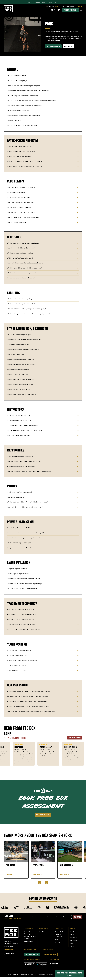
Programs (28, 928)
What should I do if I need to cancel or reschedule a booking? (28, 90)
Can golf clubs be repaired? (16, 192)
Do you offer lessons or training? (18, 110)
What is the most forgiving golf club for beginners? (24, 268)
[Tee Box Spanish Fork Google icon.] (76, 6)
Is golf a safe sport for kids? (16, 670)
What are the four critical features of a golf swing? (24, 583)
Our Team (73, 932)
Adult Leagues (28, 941)
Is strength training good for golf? (18, 344)
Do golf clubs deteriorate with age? (19, 207)
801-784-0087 (55, 10)
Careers (72, 946)
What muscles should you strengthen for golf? (23, 349)
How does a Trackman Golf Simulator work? (22, 614)
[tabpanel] (16, 860)
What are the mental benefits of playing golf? (22, 660)
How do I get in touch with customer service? (22, 125)
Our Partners (74, 940)
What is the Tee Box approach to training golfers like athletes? (28, 706)
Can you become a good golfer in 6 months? (22, 548)
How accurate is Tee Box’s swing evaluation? (22, 588)
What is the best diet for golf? (17, 374)
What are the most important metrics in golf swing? (24, 578)
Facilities (59, 928)
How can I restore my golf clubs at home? (21, 212)
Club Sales (43, 928)
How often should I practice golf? (18, 435)
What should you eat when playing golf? (20, 379)
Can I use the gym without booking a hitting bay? (23, 86)
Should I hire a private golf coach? (18, 415)
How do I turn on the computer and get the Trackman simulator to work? (32, 100)
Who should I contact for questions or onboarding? (24, 105)
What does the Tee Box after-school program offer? (25, 166)
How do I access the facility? (17, 75)
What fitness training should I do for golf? (21, 364)
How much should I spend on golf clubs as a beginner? (25, 263)
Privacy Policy (34, 974)
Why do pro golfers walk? (16, 354)
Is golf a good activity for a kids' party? (20, 456)
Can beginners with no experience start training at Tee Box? (27, 696)
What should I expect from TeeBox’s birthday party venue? (27, 502)
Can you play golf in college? (17, 665)
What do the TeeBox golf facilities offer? (21, 304)
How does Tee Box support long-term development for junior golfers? (31, 711)
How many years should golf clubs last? (20, 202)
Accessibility (52, 974)
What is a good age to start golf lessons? (21, 151)
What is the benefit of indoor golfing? (20, 299)
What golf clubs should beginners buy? (20, 253)
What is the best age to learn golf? (19, 543)
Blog (62, 6)
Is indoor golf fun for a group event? (19, 492)
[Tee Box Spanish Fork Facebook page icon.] (78, 6)
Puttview (57, 942)
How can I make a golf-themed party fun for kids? (24, 461)
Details (69, 975)
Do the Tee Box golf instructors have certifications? (25, 430)
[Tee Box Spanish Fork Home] (13, 932)
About (73, 928)
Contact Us (73, 937)
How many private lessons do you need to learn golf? (25, 533)
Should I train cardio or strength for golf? (21, 359)
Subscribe (77, 917)
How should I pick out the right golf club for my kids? (25, 161)
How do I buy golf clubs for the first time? (21, 248)
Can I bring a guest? (14, 120)
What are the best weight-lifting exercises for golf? (24, 339)
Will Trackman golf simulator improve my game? (23, 629)
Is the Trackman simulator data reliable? (21, 624)
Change (57, 6)
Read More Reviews (75, 738)
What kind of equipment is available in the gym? (23, 115)
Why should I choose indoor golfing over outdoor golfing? (26, 309)
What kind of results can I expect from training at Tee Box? (27, 701)
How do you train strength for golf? (19, 334)
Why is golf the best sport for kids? (19, 650)
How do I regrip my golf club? (17, 222)
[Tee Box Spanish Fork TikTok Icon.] (81, 6)
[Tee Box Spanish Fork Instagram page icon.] (79, 6)
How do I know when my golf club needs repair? (23, 217)
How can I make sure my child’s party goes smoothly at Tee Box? (29, 471)
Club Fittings (43, 932)
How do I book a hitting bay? (17, 80)
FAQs (72, 934)
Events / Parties (60, 932)
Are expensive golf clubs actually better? (21, 278)
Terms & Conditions (43, 974)
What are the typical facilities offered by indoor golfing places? (28, 314)
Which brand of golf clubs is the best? (20, 258)
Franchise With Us (50, 954)
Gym (56, 939)
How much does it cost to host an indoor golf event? (25, 507)
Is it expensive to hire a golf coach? (19, 420)
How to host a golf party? (16, 497)
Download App (69, 6)
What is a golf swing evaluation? (18, 574)
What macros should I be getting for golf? (21, 394)
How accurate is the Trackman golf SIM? (21, 619)
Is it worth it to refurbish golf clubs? (19, 197)
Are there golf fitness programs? (18, 369)
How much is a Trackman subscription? (20, 609)
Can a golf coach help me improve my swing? (22, 425)
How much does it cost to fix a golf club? (21, 187)
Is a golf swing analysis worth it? (18, 568)
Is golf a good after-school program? (20, 146)
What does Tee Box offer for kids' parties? (21, 466)
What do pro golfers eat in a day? (18, 389)
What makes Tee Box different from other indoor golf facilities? (28, 691)
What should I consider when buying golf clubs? (23, 243)
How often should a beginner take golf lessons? (23, 538)
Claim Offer (52, 2)
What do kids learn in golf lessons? (19, 156)
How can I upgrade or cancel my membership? (23, 95)
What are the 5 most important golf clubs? (21, 273)
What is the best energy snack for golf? (20, 384)
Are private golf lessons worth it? (18, 528)
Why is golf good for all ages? (17, 655)
